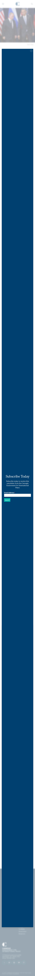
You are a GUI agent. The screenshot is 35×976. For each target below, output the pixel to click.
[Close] (31, 51)
